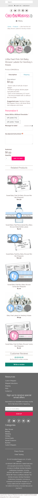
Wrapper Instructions (11, 383)
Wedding (8, 434)
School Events (9, 438)
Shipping (7, 386)
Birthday (7, 431)
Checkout (26, 5)
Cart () (18, 5)
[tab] (12, 74)
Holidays (7, 436)
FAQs (6, 388)
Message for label (11, 125)
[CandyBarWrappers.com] (19, 15)
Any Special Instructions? (13, 134)
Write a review (19, 364)
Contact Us (8, 391)
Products (15, 26)
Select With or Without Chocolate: (16, 114)
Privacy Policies (19, 451)
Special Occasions (10, 440)
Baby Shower (9, 429)
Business (7, 442)
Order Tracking (19, 454)
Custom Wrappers (10, 380)
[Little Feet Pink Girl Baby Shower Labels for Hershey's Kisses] (19, 44)
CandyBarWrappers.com (18, 459)
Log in (10, 5)
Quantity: (8, 155)
